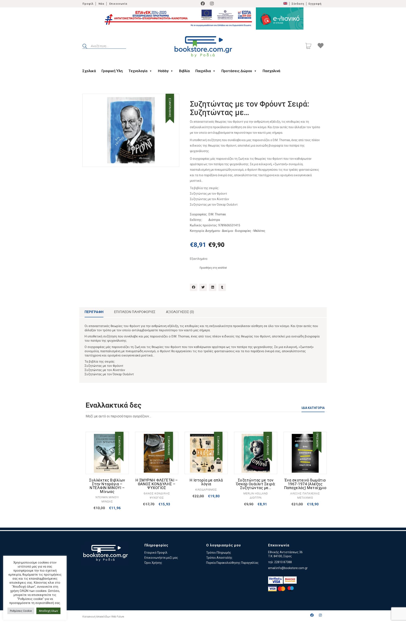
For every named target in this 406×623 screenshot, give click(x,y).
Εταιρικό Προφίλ (155, 552)
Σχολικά (89, 71)
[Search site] (84, 47)
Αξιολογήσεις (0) (180, 312)
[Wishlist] (321, 46)
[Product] (107, 453)
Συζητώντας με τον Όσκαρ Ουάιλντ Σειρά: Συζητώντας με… (256, 484)
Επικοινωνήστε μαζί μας (161, 557)
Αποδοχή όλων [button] (48, 610)
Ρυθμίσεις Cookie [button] (21, 610)
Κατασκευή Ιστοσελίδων (96, 616)
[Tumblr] (222, 287)
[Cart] (308, 46)
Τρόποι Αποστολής (219, 557)
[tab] (94, 312)
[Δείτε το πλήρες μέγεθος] (89, 100)
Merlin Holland (255, 493)
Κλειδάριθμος (206, 489)
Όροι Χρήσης (153, 562)
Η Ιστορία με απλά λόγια (206, 482)
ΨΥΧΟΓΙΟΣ (157, 497)
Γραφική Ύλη (112, 71)
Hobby (163, 71)
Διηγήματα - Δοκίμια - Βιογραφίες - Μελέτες (235, 230)
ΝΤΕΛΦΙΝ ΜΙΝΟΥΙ (107, 497)
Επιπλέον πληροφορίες (134, 312)
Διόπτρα (214, 219)
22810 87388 (283, 562)
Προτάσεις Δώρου (236, 71)
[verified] (275, 580)
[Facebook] (203, 3)
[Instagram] (212, 3)
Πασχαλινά (271, 71)
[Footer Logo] (105, 554)
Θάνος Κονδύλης (157, 493)
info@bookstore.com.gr (292, 568)
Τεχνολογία (137, 71)
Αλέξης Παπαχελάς (305, 493)
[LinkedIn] (212, 287)
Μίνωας (107, 501)
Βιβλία (184, 71)
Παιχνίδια (203, 71)
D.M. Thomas (217, 214)
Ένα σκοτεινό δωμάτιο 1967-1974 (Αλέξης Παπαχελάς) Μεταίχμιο (305, 484)
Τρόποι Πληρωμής (218, 552)
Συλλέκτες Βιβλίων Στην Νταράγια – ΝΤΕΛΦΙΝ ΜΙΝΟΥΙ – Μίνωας (107, 486)
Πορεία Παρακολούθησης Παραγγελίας (232, 562)
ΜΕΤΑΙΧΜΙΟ (305, 497)
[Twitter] (203, 287)
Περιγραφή (94, 312)
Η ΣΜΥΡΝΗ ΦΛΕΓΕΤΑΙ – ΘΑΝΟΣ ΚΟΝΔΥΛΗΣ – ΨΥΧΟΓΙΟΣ (157, 484)
